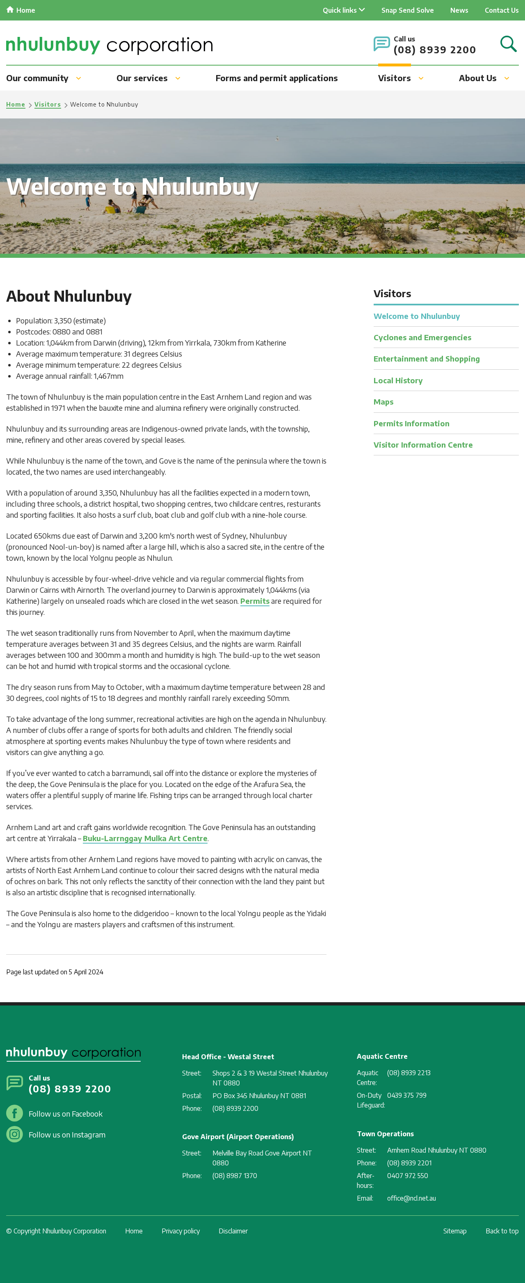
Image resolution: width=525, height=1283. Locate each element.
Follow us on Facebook (66, 1113)
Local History (398, 380)
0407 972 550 (407, 1176)
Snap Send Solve (407, 10)
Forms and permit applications (277, 78)
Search (508, 44)
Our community (37, 78)
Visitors (394, 78)
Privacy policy (181, 1231)
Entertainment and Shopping (427, 358)
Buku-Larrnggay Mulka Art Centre (145, 838)
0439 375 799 (407, 1095)
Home (25, 10)
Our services (142, 78)
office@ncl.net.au (411, 1198)
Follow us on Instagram (67, 1134)
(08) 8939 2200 (435, 49)
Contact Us (502, 10)
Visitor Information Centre (423, 444)
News (459, 10)
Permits (254, 600)
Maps (383, 401)
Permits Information (412, 423)
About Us (478, 78)
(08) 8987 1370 (234, 1176)
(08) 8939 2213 (409, 1073)
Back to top (502, 1231)
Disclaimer (233, 1231)
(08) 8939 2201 (409, 1163)
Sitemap (455, 1231)
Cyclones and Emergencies (422, 337)
